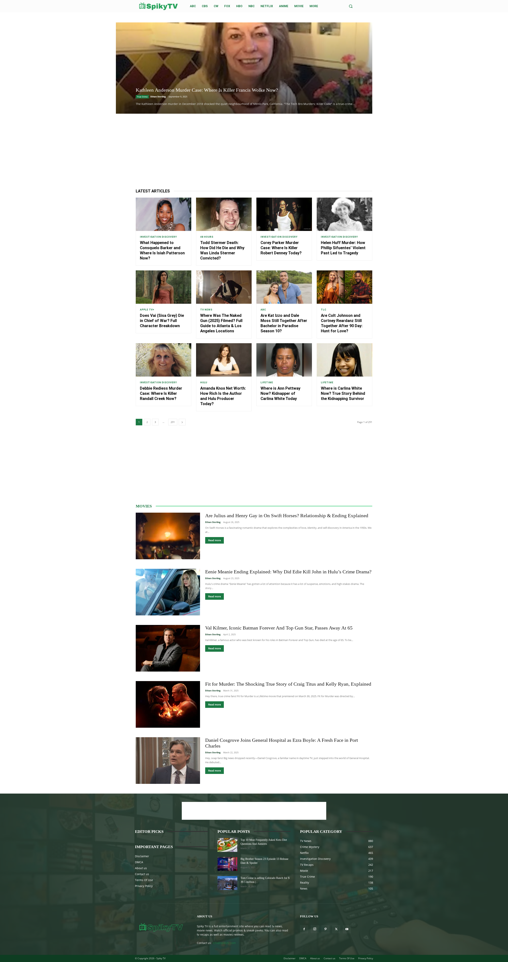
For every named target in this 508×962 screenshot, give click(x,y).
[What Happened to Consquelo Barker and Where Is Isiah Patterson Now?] (163, 214)
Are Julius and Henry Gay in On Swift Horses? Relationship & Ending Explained (286, 515)
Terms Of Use (144, 880)
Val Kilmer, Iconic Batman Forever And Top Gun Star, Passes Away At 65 (279, 627)
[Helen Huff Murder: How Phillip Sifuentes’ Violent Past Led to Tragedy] (344, 214)
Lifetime (267, 382)
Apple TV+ (147, 309)
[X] (336, 929)
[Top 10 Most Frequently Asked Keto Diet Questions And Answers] (227, 845)
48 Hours (206, 237)
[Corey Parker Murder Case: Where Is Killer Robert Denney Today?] (284, 214)
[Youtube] (347, 929)
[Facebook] (304, 929)
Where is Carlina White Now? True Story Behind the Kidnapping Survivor (343, 393)
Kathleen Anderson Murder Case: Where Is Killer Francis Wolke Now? (207, 90)
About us (141, 868)
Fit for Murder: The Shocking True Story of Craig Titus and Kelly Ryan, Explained (288, 684)
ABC (263, 309)
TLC (323, 309)
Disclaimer (142, 856)
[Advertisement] (254, 151)
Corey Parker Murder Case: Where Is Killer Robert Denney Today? (281, 247)
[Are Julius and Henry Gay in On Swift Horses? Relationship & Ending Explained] (168, 536)
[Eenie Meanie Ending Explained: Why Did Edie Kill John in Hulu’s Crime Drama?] (168, 592)
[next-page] (182, 422)
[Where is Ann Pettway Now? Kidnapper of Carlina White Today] (284, 360)
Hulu (203, 382)
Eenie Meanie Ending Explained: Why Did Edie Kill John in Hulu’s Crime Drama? (288, 571)
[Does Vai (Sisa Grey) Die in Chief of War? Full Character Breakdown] (163, 287)
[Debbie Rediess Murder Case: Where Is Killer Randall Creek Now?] (163, 360)
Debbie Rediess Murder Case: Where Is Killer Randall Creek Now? (161, 393)
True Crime (142, 96)
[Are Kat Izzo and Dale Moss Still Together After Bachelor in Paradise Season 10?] (284, 287)
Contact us (142, 874)
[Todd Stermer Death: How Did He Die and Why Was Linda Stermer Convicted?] (224, 214)
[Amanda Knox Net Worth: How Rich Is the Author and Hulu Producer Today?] (224, 360)
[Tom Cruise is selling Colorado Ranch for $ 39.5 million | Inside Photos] (227, 883)
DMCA (139, 862)
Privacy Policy (144, 886)
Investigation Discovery (158, 237)
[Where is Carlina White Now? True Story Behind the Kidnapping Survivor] (344, 360)
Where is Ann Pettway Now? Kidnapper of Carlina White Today (280, 393)
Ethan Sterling (158, 96)
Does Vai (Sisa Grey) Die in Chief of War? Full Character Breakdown (162, 320)
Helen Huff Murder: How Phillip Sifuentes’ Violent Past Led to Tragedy (343, 247)
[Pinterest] (325, 929)
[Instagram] (315, 929)
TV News (206, 309)
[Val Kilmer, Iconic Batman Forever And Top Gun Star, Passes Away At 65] (168, 648)
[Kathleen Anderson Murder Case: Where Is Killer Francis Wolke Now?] (244, 68)
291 (173, 422)
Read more (214, 540)
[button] (351, 6)
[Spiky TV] (158, 6)
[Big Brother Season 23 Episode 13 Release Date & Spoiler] (227, 864)
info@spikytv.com (224, 943)
